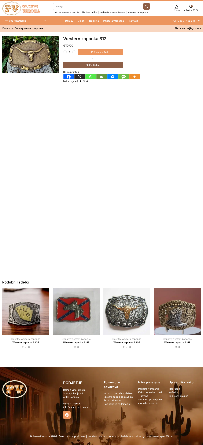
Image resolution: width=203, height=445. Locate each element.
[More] (134, 76)
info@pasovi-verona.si (75, 407)
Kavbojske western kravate (112, 12)
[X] (79, 76)
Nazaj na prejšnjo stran (188, 28)
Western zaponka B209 (25, 342)
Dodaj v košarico (101, 52)
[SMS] (123, 76)
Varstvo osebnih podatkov (118, 393)
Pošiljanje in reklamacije (117, 403)
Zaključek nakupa (178, 395)
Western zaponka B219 (177, 342)
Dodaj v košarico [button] (22, 312)
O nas (81, 20)
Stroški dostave (112, 400)
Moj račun (174, 388)
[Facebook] (68, 76)
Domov (69, 20)
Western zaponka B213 (76, 342)
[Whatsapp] (90, 76)
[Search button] (146, 6)
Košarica (173, 392)
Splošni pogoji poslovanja (118, 396)
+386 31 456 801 (72, 403)
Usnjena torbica (89, 12)
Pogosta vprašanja (114, 20)
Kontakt (133, 20)
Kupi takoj (94, 65)
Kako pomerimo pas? (150, 392)
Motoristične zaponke (138, 12)
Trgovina (94, 20)
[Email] (101, 76)
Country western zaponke (67, 12)
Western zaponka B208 (126, 342)
